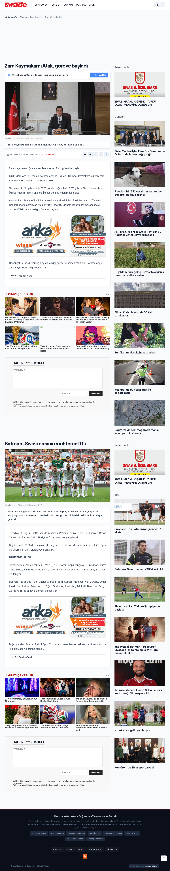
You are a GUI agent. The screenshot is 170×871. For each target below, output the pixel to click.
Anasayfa (12, 17)
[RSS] (85, 856)
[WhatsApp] (95, 154)
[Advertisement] (85, 39)
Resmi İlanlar (41, 4)
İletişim (81, 849)
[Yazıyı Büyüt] (85, 154)
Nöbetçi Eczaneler (95, 839)
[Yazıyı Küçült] (90, 154)
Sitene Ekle (112, 849)
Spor (91, 4)
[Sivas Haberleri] (16, 4)
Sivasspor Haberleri (76, 833)
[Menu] (162, 5)
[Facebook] (106, 154)
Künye (70, 849)
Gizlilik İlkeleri (95, 849)
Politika (81, 4)
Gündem (56, 4)
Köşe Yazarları (132, 833)
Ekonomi (68, 4)
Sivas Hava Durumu (75, 839)
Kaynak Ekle (100, 75)
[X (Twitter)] (101, 154)
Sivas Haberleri (57, 833)
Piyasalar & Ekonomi (113, 833)
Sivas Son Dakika (39, 833)
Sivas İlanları (94, 833)
